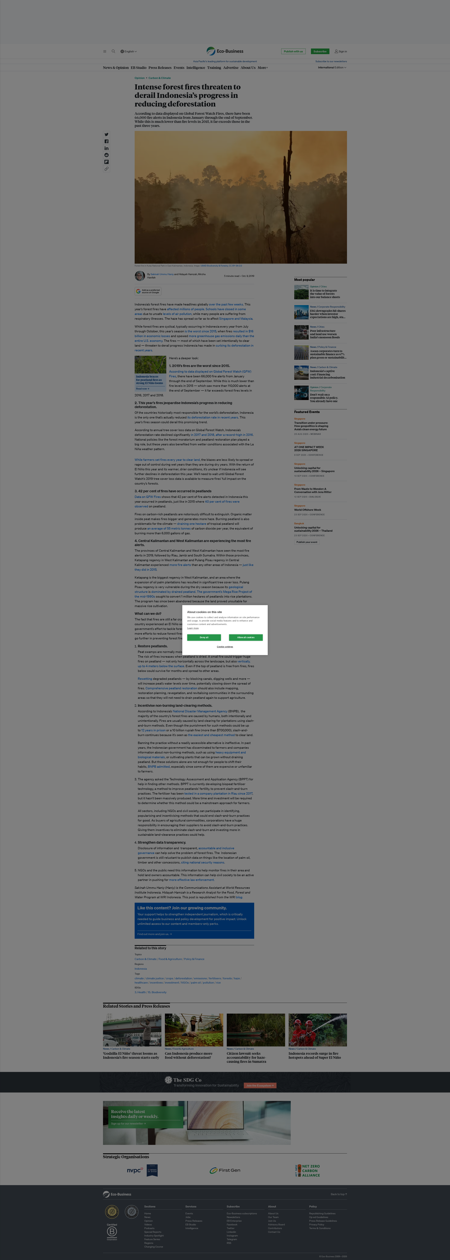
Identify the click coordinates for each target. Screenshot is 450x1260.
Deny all (204, 637)
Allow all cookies (246, 637)
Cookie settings (225, 647)
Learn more (193, 628)
